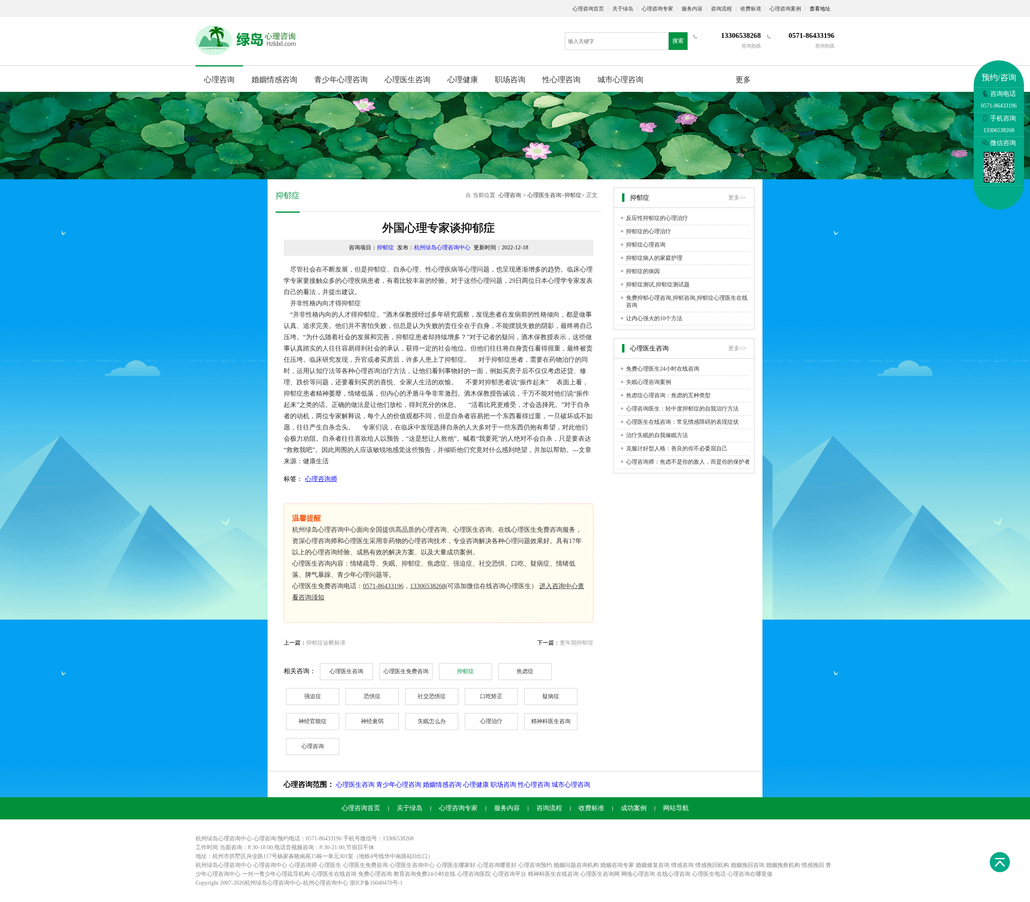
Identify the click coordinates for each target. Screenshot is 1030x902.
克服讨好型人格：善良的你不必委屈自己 (676, 449)
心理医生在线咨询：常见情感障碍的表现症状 (682, 422)
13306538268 (427, 586)
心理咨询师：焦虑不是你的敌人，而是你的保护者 (688, 462)
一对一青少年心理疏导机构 (276, 874)
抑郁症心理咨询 (645, 245)
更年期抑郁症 (576, 643)
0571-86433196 (383, 586)
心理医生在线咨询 (333, 874)
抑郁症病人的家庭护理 (654, 258)
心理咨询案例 (785, 9)
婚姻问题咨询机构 (576, 865)
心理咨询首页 (588, 9)
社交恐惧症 (432, 696)
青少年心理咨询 (341, 79)
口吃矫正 (491, 696)
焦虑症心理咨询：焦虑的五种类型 (668, 395)
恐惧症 (372, 696)
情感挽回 (812, 865)
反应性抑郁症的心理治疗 (657, 218)
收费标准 (750, 9)
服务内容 (692, 9)
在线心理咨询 (673, 874)
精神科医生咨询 (551, 721)
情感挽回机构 (712, 865)
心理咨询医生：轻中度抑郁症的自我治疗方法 (682, 409)
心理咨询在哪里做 (749, 874)
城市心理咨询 (620, 79)
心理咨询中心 (270, 865)
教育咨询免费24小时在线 (424, 874)
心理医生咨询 (408, 79)
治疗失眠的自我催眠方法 (657, 435)
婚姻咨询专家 (617, 865)
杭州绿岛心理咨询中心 (442, 248)
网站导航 (676, 808)
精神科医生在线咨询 (553, 874)
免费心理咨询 (375, 874)
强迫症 (312, 696)
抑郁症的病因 (643, 271)
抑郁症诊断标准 (326, 643)
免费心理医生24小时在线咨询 (662, 369)
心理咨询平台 (509, 874)
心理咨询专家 (657, 9)
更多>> (737, 198)
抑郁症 (572, 195)
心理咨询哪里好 (497, 865)
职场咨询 (510, 79)
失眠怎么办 (432, 721)
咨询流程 (721, 9)
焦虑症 (525, 671)
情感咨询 (682, 865)
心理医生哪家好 (456, 865)
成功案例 (634, 808)
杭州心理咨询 (320, 883)
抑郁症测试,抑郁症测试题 (658, 285)
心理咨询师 (321, 478)
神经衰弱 (372, 721)
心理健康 (462, 79)
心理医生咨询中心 (412, 865)
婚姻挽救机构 (783, 865)
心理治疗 (491, 721)
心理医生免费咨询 (405, 671)
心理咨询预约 (535, 865)
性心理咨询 (561, 79)
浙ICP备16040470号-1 (376, 883)
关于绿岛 (622, 9)
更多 (743, 79)
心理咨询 (219, 79)
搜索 (678, 41)
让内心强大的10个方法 (654, 318)
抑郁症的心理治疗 (648, 231)
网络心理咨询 (638, 874)
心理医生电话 (709, 874)
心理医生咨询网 (600, 874)
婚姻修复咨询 (653, 865)
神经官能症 (313, 721)
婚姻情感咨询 (274, 79)
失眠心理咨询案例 (648, 382)
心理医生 (330, 865)
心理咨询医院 (474, 874)
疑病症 (550, 696)
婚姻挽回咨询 (747, 865)
